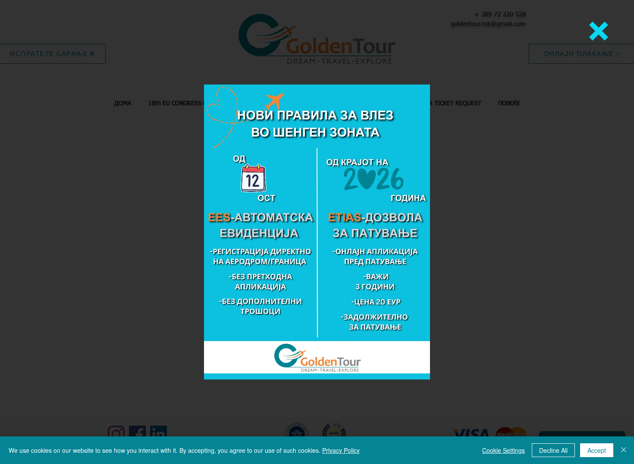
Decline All (553, 450)
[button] (598, 31)
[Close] (623, 450)
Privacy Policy (341, 450)
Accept (596, 450)
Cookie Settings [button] (503, 450)
